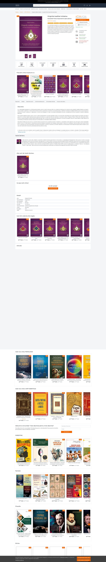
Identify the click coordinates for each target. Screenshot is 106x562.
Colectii (21, 12)
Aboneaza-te (66, 431)
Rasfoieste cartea (83, 24)
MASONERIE (56, 23)
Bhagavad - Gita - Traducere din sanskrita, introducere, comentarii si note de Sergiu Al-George (23, 417)
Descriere (17, 101)
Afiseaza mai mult (21, 132)
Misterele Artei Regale (76, 94)
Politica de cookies (64, 557)
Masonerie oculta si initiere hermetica (49, 238)
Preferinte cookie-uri (19, 560)
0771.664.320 (81, 32)
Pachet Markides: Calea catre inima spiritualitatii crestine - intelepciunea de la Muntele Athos (40, 499)
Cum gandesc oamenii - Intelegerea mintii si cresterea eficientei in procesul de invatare (57, 534)
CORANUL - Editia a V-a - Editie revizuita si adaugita (57, 417)
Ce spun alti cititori (61, 101)
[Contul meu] (87, 5)
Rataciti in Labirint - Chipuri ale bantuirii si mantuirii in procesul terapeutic (23, 380)
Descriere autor (29, 101)
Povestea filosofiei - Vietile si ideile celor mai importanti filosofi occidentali (24, 534)
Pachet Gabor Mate (74, 498)
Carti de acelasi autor (39, 101)
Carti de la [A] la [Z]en (63, 23)
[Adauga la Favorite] (27, 91)
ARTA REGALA (27, 12)
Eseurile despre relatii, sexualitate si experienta (74, 534)
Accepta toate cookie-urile (83, 557)
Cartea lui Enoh (74, 416)
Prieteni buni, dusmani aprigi (74, 462)
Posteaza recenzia (53, 188)
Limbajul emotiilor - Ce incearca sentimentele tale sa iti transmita (74, 380)
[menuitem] (26, 56)
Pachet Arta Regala (50, 94)
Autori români (70, 23)
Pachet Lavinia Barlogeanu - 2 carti (23, 498)
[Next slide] (88, 86)
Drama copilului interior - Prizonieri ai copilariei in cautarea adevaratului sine (57, 463)
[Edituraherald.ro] (17, 5)
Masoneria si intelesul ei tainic (36, 238)
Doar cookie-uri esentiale (83, 560)
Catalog (16, 12)
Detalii (23, 101)
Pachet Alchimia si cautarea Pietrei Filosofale (57, 499)
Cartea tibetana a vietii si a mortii (40, 416)
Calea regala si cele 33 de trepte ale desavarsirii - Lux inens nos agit (22, 94)
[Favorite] (84, 5)
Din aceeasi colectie (50, 101)
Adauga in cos (82, 19)
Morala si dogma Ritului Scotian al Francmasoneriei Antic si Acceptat (63, 94)
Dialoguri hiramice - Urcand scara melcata (76, 238)
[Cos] (90, 5)
